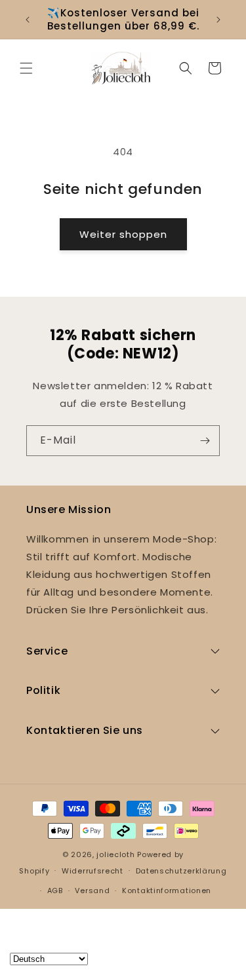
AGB (55, 890)
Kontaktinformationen (166, 890)
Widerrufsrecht (92, 871)
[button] (26, 68)
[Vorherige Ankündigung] (27, 19)
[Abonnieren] (204, 440)
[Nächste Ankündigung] (218, 19)
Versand (92, 890)
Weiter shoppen (123, 234)
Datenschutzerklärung (181, 871)
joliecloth (115, 854)
